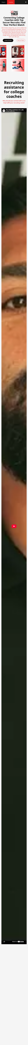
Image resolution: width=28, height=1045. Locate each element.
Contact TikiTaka (8, 40)
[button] (26, 2)
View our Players (21, 40)
